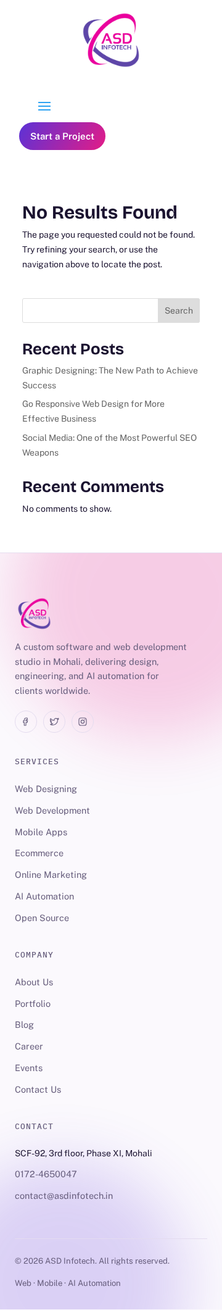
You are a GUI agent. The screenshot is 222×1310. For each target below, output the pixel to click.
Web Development (52, 810)
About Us (34, 982)
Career (29, 1046)
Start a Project (62, 136)
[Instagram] (83, 722)
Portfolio (33, 1003)
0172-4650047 (46, 1174)
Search (179, 310)
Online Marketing (51, 874)
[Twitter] (54, 722)
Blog (24, 1024)
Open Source (42, 917)
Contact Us (38, 1089)
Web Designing (46, 788)
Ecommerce (39, 853)
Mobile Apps (41, 832)
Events (29, 1067)
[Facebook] (26, 722)
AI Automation (44, 896)
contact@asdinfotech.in (64, 1195)
